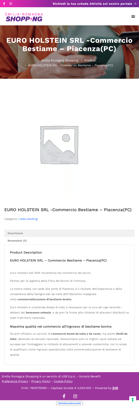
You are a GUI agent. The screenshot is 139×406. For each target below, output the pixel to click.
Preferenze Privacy (15, 381)
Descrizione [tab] (15, 233)
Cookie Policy (63, 381)
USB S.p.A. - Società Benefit (81, 376)
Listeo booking (28, 219)
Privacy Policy (40, 381)
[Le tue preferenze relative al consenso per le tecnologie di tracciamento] (132, 399)
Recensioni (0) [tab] (17, 240)
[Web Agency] (115, 388)
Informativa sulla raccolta (69, 403)
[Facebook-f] (4, 3)
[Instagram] (10, 3)
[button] (133, 16)
